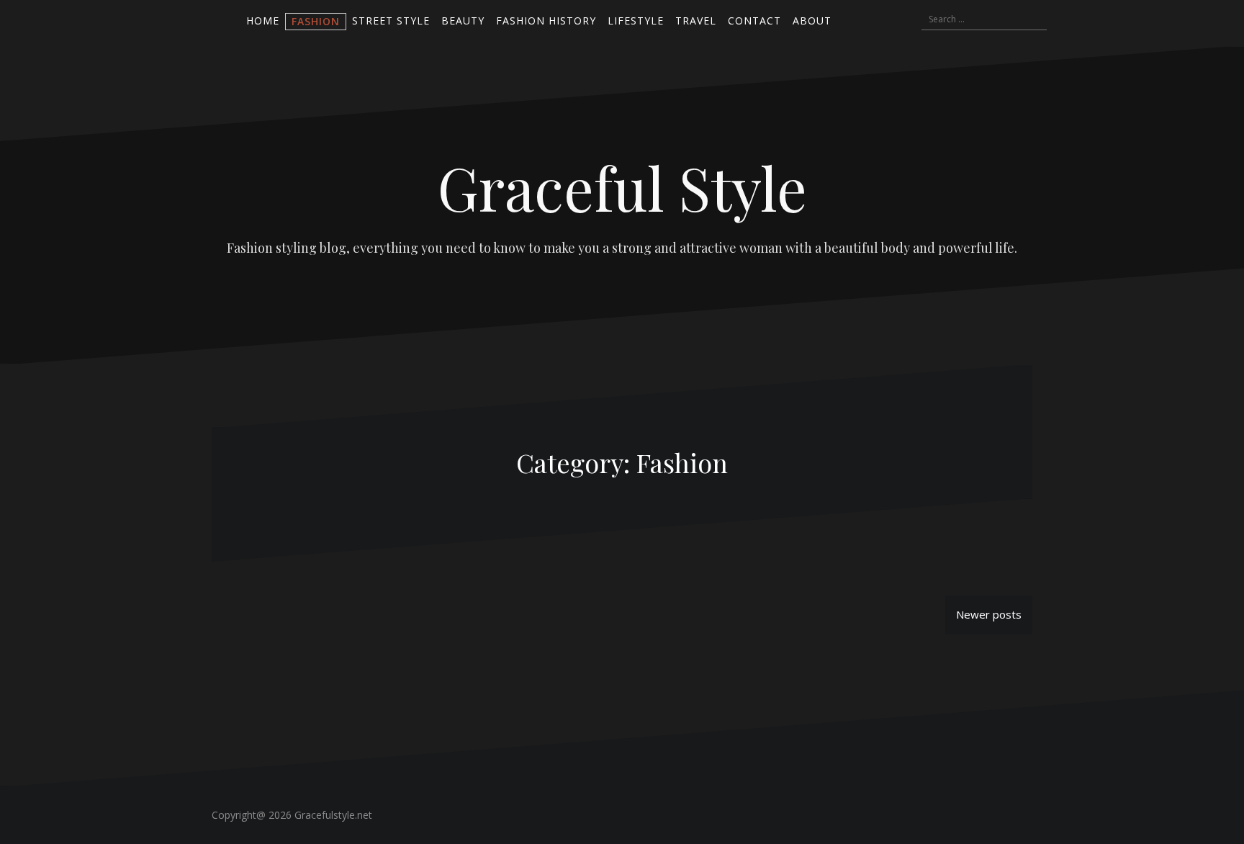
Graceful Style (622, 187)
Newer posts (989, 614)
